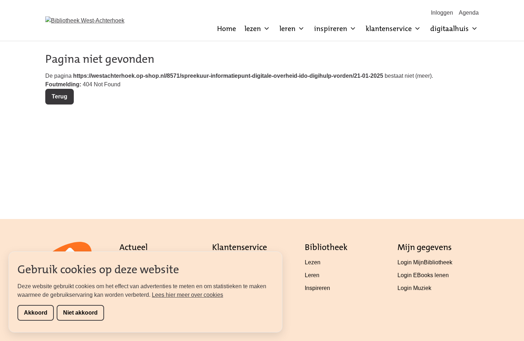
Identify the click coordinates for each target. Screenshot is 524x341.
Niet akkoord (80, 313)
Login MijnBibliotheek (424, 262)
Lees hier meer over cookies (187, 295)
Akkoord (35, 313)
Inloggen (442, 13)
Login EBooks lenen (423, 275)
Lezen (312, 262)
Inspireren (317, 288)
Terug (59, 96)
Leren (312, 275)
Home (226, 28)
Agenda (469, 13)
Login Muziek (414, 288)
